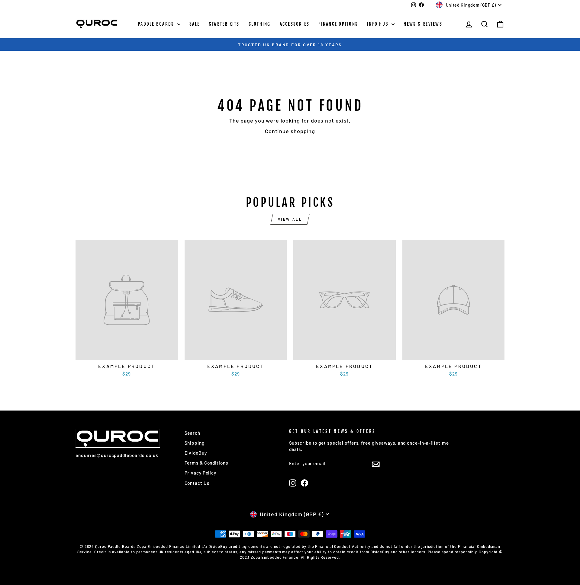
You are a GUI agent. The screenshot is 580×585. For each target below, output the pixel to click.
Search (192, 433)
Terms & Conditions (206, 462)
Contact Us (197, 483)
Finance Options (338, 24)
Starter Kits (224, 24)
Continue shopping (290, 131)
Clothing (260, 24)
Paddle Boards (157, 24)
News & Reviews (423, 24)
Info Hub (378, 24)
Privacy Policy (201, 472)
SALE (194, 24)
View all (290, 219)
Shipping (195, 443)
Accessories (295, 24)
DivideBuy (196, 453)
